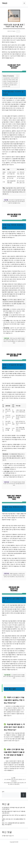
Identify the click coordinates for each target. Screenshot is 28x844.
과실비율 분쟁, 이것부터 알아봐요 (11, 78)
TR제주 (4, 3)
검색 (3, 791)
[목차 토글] (16, 76)
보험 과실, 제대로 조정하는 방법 (11, 79)
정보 (14, 777)
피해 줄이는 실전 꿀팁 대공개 (10, 84)
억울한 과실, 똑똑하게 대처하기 (11, 83)
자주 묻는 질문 (7, 86)
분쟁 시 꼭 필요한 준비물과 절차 (11, 81)
